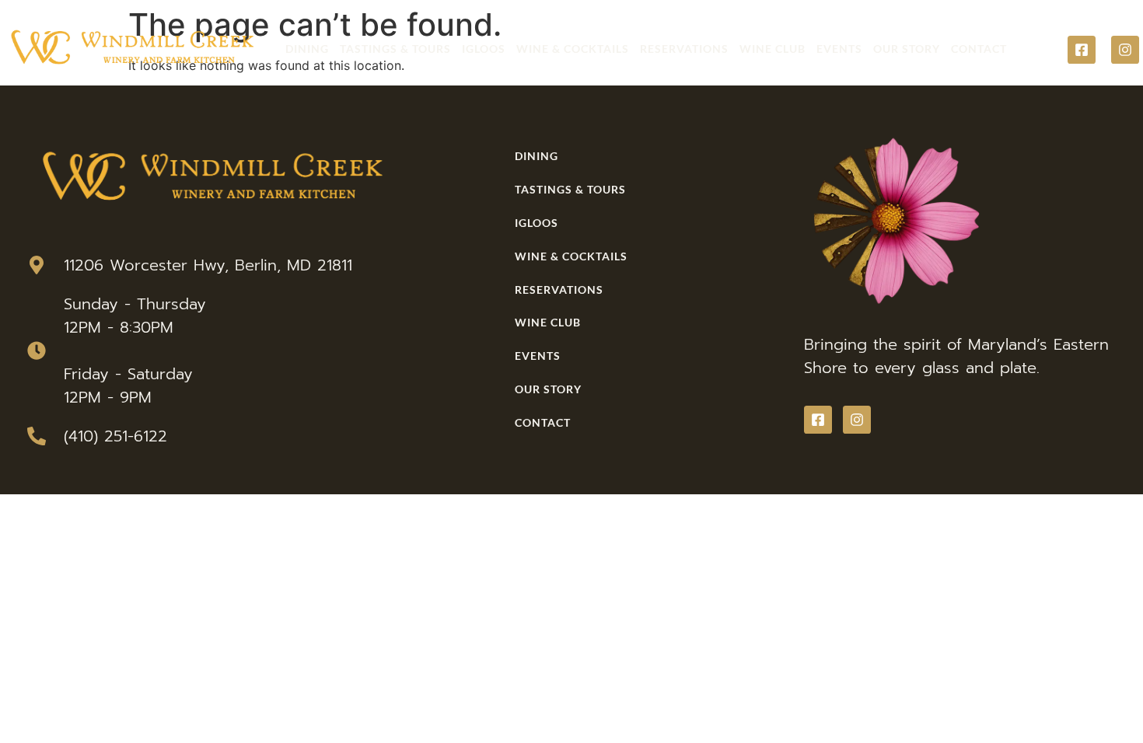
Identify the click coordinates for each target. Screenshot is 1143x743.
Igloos (483, 48)
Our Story (906, 48)
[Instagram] (1125, 50)
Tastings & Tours (395, 48)
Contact (979, 48)
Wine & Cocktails (572, 48)
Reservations (684, 48)
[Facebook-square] (1082, 50)
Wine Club (772, 48)
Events (839, 48)
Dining (307, 48)
